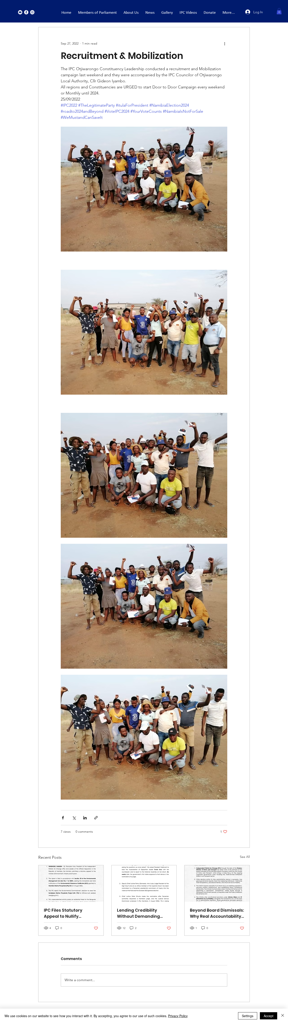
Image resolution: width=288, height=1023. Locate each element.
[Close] (282, 1015)
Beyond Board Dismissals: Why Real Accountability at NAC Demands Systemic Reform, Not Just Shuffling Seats (217, 913)
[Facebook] (26, 12)
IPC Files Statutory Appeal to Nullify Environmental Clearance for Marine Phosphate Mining (66, 913)
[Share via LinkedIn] (85, 818)
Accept (268, 1016)
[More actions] (224, 43)
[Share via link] (96, 818)
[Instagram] (32, 12)
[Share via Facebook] (63, 818)
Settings (247, 1016)
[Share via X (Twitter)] (74, 818)
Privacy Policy (178, 1016)
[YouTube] (20, 12)
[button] (279, 11)
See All (245, 857)
